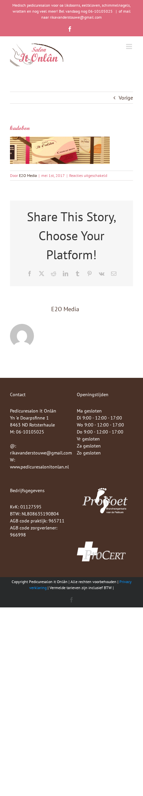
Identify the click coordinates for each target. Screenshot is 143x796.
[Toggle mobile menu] (129, 46)
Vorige (126, 97)
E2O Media (28, 175)
